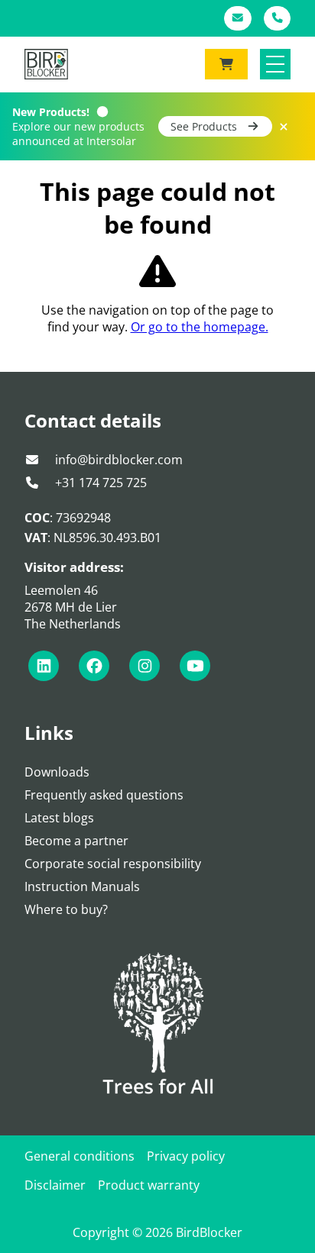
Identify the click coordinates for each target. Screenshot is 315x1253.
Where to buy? (66, 909)
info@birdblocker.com (117, 459)
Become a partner (76, 840)
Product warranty (149, 1185)
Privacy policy (186, 1156)
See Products (205, 126)
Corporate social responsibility (112, 863)
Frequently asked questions (103, 794)
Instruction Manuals (82, 886)
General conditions (79, 1156)
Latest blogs (59, 817)
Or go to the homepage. (199, 326)
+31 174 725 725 (99, 482)
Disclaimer (55, 1185)
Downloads (56, 772)
